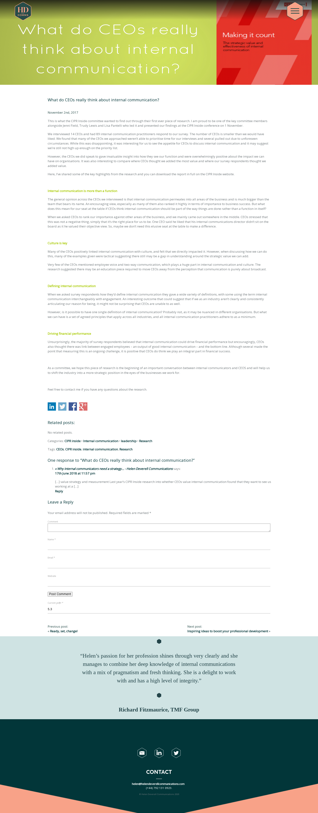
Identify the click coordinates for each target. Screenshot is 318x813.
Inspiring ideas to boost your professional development (227, 631)
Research (145, 441)
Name (52, 539)
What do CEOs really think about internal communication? (103, 99)
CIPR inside (73, 441)
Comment (53, 521)
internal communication (100, 449)
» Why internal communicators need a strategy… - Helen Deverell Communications (114, 469)
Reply (59, 491)
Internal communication (100, 441)
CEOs (60, 449)
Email (51, 557)
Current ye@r (55, 602)
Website (52, 576)
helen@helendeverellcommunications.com (158, 784)
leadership (129, 441)
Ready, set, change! (63, 631)
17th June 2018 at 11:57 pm (75, 473)
